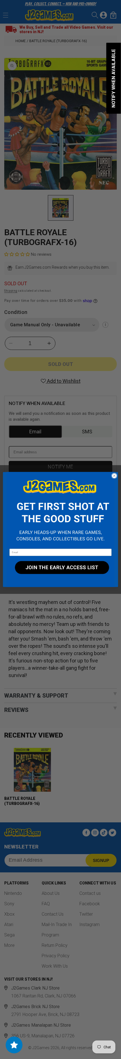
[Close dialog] (114, 475)
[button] (60, 510)
